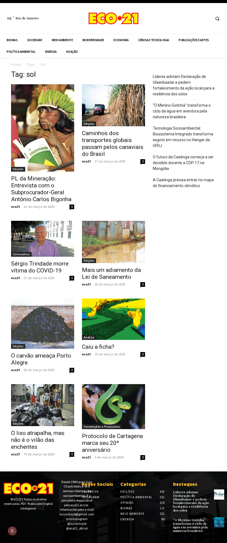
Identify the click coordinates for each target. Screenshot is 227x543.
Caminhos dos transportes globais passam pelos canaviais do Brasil (112, 143)
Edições (18, 169)
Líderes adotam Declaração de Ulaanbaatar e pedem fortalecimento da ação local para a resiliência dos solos (184, 85)
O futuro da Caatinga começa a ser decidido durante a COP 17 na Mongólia (183, 163)
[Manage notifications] (12, 530)
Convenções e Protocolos (102, 427)
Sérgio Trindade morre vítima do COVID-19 (40, 267)
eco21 (15, 206)
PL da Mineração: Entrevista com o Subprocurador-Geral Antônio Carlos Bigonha (41, 189)
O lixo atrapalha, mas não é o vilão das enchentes (38, 440)
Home (16, 64)
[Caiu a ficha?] (113, 319)
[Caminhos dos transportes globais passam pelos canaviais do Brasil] (113, 105)
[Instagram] (205, 18)
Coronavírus (21, 254)
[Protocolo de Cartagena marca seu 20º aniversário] (113, 406)
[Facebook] (195, 18)
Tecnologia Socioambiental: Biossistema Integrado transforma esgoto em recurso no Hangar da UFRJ (183, 137)
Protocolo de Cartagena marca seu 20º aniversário (112, 443)
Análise (89, 337)
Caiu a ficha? (98, 346)
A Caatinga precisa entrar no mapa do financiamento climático (183, 183)
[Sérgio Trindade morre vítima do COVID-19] (42, 239)
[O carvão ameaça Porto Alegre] (42, 323)
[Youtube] (23, 518)
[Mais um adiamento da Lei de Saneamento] (113, 242)
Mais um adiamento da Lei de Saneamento (111, 273)
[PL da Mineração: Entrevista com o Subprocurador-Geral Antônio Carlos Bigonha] (42, 128)
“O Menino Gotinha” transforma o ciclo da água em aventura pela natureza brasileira (182, 111)
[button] (217, 18)
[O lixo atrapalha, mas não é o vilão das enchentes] (42, 405)
